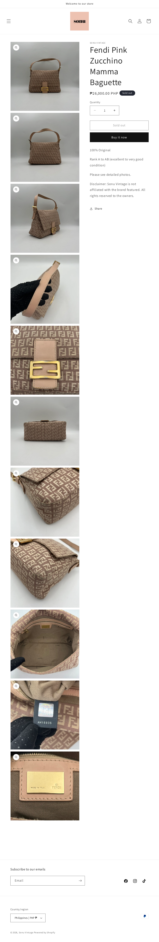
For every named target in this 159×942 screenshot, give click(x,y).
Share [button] (98, 208)
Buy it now (119, 137)
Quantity (95, 102)
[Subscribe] (80, 881)
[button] (8, 21)
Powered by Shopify (44, 932)
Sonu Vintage (26, 932)
